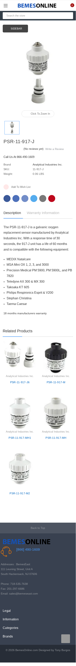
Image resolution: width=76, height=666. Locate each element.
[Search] (68, 15)
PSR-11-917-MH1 (20, 437)
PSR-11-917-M (56, 382)
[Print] (24, 198)
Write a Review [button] (54, 149)
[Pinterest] (51, 198)
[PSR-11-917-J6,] (20, 358)
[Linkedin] (42, 198)
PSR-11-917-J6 (20, 382)
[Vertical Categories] (10, 5)
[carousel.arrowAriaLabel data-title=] (65, 638)
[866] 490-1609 (28, 549)
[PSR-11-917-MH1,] (20, 413)
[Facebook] (6, 198)
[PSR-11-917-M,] (56, 358)
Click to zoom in (40, 113)
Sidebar (16, 28)
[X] (33, 198)
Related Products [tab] (17, 331)
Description (12, 213)
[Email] (15, 198)
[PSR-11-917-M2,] (20, 469)
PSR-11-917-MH (55, 437)
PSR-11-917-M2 (20, 493)
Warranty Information (43, 213)
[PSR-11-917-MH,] (56, 413)
